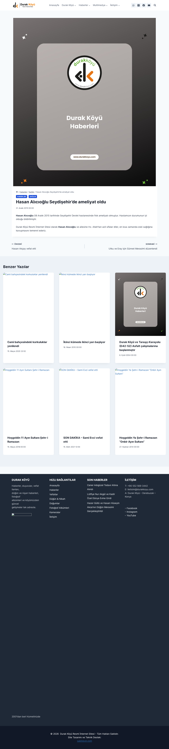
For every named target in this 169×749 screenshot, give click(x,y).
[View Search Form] (154, 5)
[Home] (17, 192)
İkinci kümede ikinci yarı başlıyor (84, 342)
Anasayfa (54, 5)
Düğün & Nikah (57, 499)
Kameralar (55, 512)
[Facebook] (144, 5)
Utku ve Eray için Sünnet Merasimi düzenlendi (133, 246)
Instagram (132, 511)
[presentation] (28, 304)
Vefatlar (54, 494)
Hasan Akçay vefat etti (24, 246)
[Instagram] (138, 5)
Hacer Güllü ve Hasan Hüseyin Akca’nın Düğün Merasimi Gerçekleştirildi (103, 507)
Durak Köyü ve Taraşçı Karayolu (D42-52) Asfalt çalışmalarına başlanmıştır (139, 346)
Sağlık (33, 197)
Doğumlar (55, 503)
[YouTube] (149, 5)
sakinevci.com (84, 741)
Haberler (21, 197)
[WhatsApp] (133, 5)
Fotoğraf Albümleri (59, 508)
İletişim (53, 516)
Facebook (132, 508)
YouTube (131, 515)
